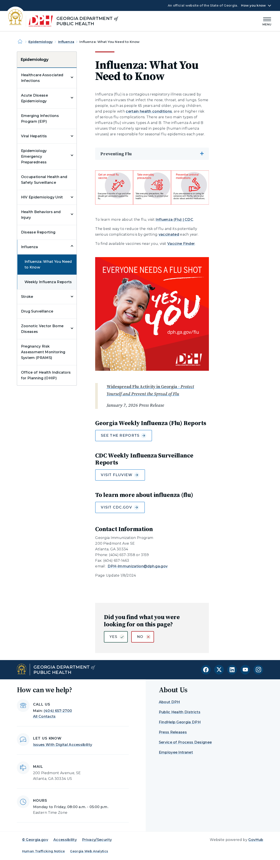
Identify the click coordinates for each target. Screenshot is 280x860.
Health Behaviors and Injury (41, 215)
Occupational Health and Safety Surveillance (44, 180)
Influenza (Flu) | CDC (174, 219)
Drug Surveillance (37, 311)
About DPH (169, 702)
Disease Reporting (38, 232)
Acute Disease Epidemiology (34, 98)
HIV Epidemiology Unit (42, 197)
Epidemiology (40, 42)
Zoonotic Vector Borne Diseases (42, 329)
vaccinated (169, 234)
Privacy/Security (97, 840)
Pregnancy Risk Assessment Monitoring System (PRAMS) (43, 352)
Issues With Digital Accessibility (62, 745)
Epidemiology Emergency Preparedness (34, 156)
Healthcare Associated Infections (42, 78)
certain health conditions (149, 111)
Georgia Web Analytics (89, 851)
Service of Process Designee (185, 742)
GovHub (255, 840)
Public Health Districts (179, 712)
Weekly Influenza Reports (48, 282)
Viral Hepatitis (34, 136)
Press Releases (173, 732)
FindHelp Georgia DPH (180, 722)
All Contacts (44, 716)
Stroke (27, 297)
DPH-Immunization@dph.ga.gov (138, 566)
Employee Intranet (176, 752)
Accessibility (65, 840)
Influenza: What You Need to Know (48, 264)
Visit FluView (116, 475)
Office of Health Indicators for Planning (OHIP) (46, 375)
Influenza (66, 42)
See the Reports (120, 435)
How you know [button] (253, 5)
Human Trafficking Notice (43, 851)
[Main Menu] (267, 21)
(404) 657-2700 (58, 711)
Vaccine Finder (181, 244)
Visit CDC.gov (116, 507)
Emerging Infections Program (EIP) (40, 119)
